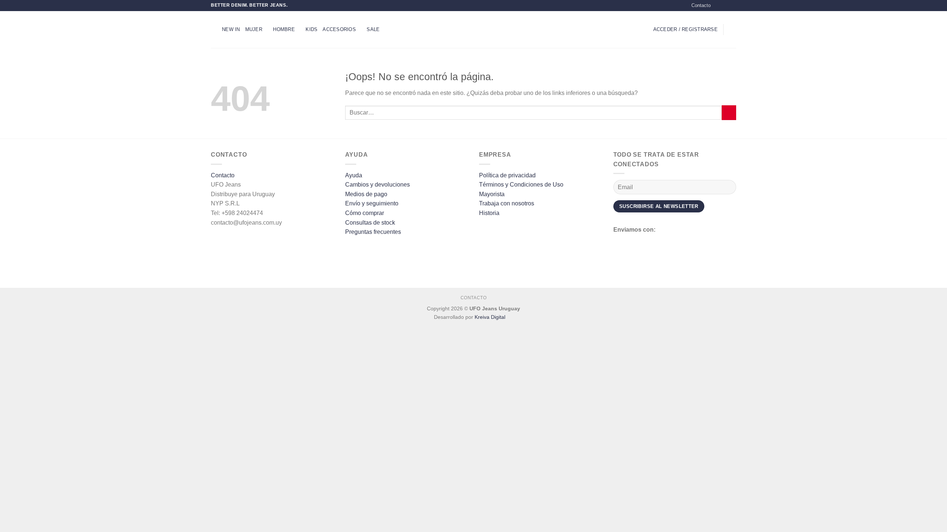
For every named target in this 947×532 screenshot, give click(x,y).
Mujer (253, 29)
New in (231, 29)
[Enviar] (729, 112)
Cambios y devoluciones (377, 184)
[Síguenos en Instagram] (725, 5)
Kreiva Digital (491, 317)
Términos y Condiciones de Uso (521, 184)
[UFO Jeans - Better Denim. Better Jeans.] (473, 29)
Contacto (701, 5)
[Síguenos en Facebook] (718, 5)
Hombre (284, 29)
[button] (214, 29)
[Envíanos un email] (732, 5)
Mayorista (492, 194)
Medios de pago (366, 194)
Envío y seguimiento (371, 203)
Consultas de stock (370, 222)
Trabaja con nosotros (506, 203)
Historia (489, 213)
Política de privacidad (507, 175)
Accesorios (339, 29)
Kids (311, 29)
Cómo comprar (364, 213)
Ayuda (353, 175)
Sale (373, 29)
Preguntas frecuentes (373, 232)
